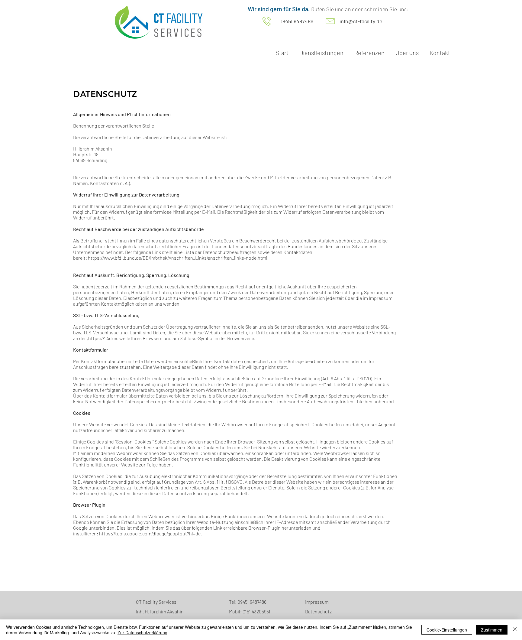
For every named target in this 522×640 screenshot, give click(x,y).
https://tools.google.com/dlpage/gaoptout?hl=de (150, 533)
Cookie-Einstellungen (447, 630)
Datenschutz (318, 611)
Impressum (317, 602)
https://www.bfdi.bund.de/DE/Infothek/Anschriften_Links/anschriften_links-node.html (177, 258)
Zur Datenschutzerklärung (142, 632)
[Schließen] (514, 629)
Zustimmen (491, 630)
